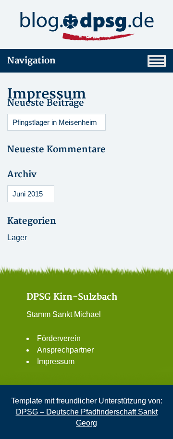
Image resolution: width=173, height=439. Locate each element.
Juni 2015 (27, 194)
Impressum (55, 361)
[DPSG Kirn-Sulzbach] (86, 26)
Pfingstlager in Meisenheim (54, 122)
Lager (17, 237)
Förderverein (59, 338)
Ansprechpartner (65, 350)
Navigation (31, 60)
